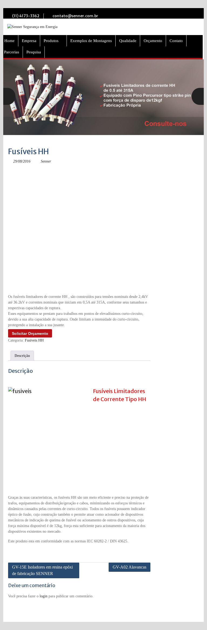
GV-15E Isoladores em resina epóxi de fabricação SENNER (42, 570)
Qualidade (127, 41)
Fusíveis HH (34, 340)
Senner (46, 161)
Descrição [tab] (22, 356)
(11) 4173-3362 (25, 15)
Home (9, 41)
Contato (176, 41)
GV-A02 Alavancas (129, 567)
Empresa (29, 41)
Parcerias (11, 52)
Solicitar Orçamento (30, 333)
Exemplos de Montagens (91, 41)
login (43, 596)
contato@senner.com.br (75, 15)
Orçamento (153, 41)
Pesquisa (33, 52)
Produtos (51, 41)
